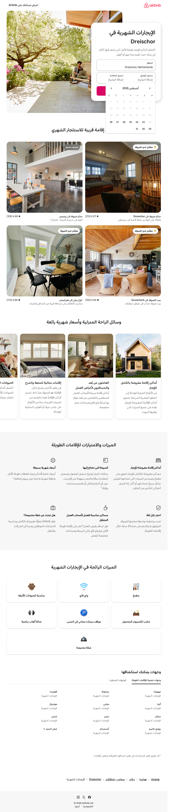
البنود (77, 806)
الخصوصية (88, 806)
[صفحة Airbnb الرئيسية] (152, 5)
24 (137, 122)
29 (150, 128)
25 (130, 122)
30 (143, 128)
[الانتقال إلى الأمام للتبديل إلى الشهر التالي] (111, 88)
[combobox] (126, 67)
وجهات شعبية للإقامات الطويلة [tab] (146, 680)
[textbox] (141, 80)
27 (117, 122)
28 (111, 122)
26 (124, 122)
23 (143, 122)
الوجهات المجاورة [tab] (118, 680)
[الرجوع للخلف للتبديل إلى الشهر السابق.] (150, 88)
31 (137, 128)
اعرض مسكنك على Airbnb (23, 5)
